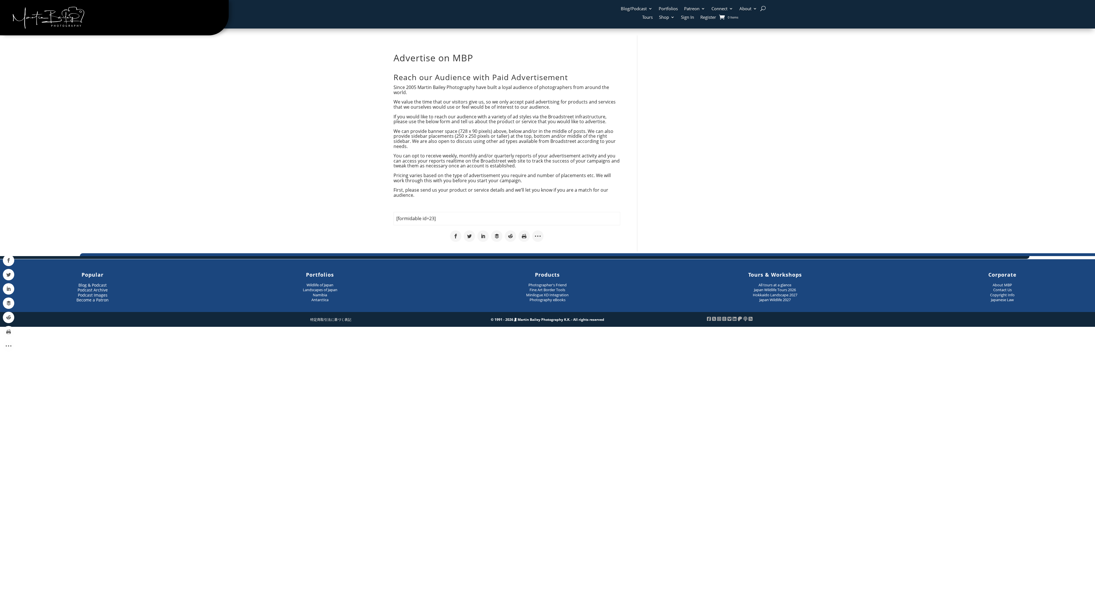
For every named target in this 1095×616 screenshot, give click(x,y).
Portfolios (668, 9)
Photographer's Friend (547, 284)
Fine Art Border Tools (547, 289)
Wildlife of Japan (320, 284)
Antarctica (319, 299)
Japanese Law (1002, 299)
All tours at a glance (775, 284)
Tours (647, 17)
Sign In (687, 17)
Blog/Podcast (634, 9)
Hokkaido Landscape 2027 (775, 294)
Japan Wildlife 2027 (775, 299)
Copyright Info (1002, 294)
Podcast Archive (93, 290)
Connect (719, 9)
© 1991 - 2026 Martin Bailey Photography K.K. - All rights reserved (547, 319)
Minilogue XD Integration (547, 294)
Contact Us (1002, 289)
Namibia (320, 294)
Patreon (691, 9)
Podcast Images (93, 295)
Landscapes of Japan (320, 289)
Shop (664, 17)
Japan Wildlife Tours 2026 (775, 289)
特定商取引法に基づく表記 (330, 319)
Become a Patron (92, 300)
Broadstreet (561, 117)
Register (708, 17)
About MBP (1002, 284)
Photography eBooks (547, 299)
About (745, 9)
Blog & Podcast (92, 285)
